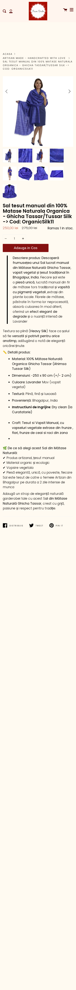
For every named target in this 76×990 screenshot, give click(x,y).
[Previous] (6, 91)
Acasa (7, 54)
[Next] (69, 91)
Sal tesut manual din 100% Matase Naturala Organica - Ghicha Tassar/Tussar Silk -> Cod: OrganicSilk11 (37, 65)
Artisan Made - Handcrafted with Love (34, 58)
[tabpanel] (38, 111)
